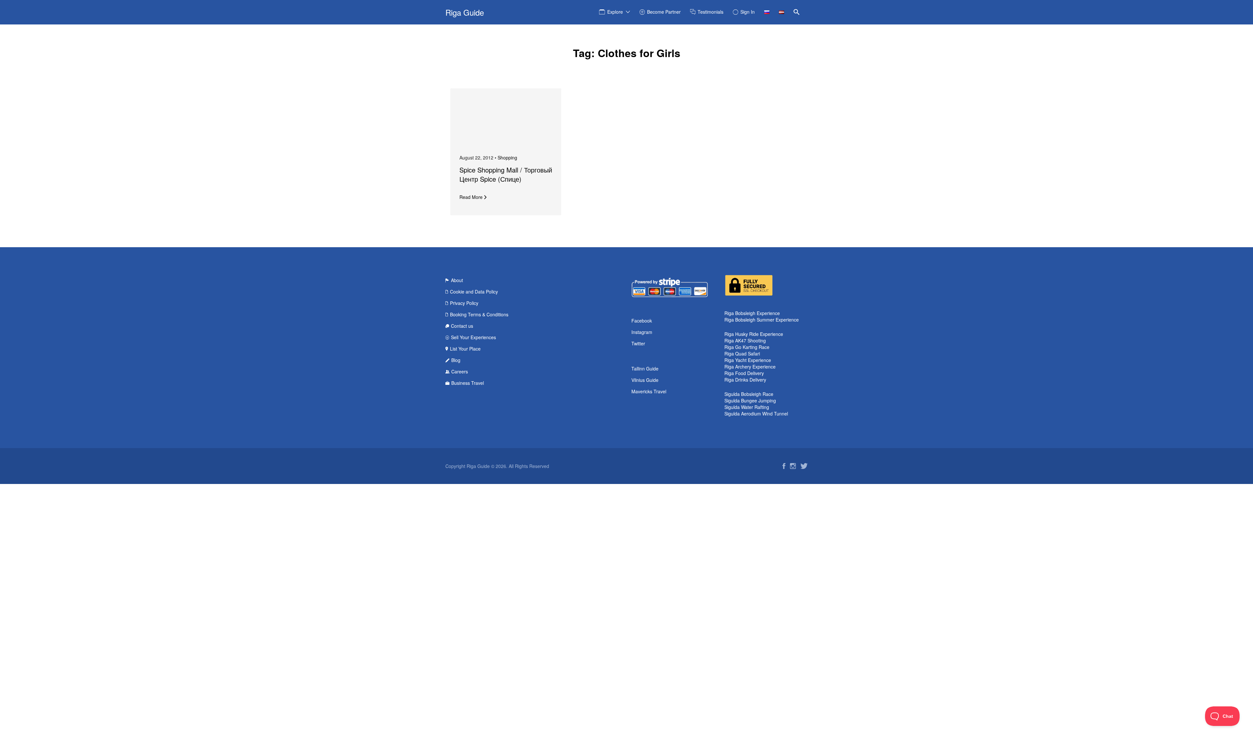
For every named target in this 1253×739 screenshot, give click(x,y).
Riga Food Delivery (744, 373)
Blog (455, 360)
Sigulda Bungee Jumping (750, 400)
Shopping (507, 157)
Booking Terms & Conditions (479, 314)
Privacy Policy (464, 303)
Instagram (641, 332)
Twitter (638, 343)
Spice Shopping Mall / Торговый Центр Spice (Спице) (505, 174)
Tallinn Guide (644, 368)
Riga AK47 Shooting (745, 340)
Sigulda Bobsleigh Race (748, 394)
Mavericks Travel (648, 391)
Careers (459, 371)
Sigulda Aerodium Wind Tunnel (756, 413)
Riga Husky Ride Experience (753, 334)
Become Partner (664, 11)
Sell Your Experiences (473, 337)
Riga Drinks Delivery (745, 379)
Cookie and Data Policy (474, 291)
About (457, 280)
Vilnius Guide (644, 380)
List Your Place (465, 348)
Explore (615, 11)
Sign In (747, 11)
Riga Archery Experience (750, 366)
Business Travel (467, 383)
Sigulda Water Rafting (746, 407)
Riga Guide (464, 12)
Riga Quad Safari (742, 353)
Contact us (462, 326)
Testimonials (710, 11)
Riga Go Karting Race (746, 347)
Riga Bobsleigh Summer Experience (761, 319)
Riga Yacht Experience (747, 360)
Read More (471, 197)
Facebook (641, 320)
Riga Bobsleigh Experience (752, 313)
